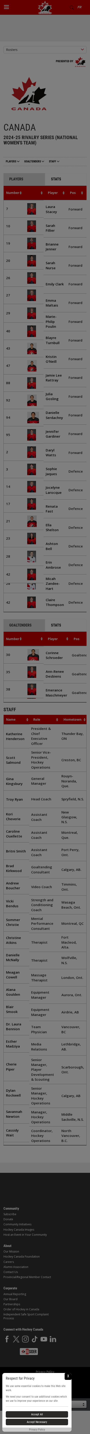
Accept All (37, 1414)
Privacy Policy (37, 1429)
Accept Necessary (37, 1422)
